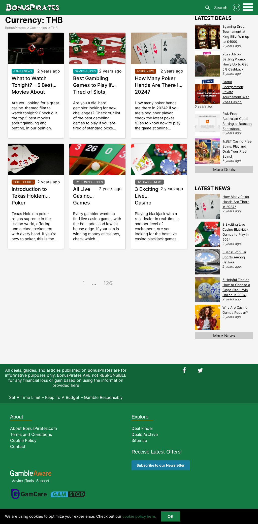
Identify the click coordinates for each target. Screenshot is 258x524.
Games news (22, 71)
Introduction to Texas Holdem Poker (29, 196)
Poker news (145, 71)
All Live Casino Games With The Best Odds (85, 202)
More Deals (224, 169)
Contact (17, 446)
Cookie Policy (23, 440)
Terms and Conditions (31, 434)
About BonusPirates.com (33, 428)
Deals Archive (145, 434)
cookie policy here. (139, 516)
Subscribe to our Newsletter (161, 465)
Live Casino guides (89, 182)
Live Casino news (149, 182)
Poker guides (23, 182)
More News (224, 335)
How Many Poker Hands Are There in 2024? (158, 85)
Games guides (85, 71)
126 (107, 283)
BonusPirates (32, 7)
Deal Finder (142, 428)
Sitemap (139, 440)
